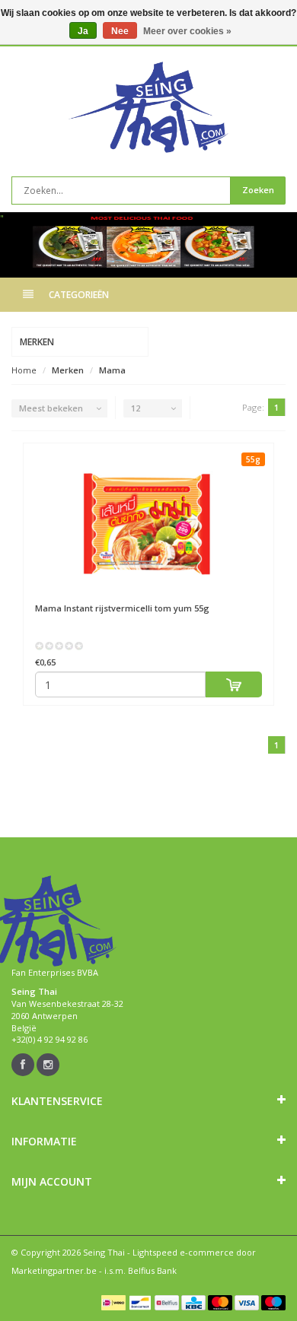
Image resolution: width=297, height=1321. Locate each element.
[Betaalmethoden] (113, 1302)
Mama (112, 370)
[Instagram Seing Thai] (48, 1064)
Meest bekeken (51, 408)
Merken (68, 370)
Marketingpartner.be (54, 1270)
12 (135, 408)
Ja (83, 31)
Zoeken (258, 189)
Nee (120, 31)
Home (24, 370)
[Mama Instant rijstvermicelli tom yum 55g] (148, 523)
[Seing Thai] (148, 107)
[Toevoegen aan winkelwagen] (234, 684)
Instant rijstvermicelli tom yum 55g (122, 608)
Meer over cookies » (187, 31)
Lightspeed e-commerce (183, 1252)
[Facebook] (22, 1064)
